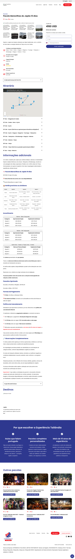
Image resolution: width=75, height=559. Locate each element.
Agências (45, 4)
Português (65, 1)
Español (70, 1)
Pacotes (55, 4)
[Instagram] (66, 536)
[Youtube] (69, 536)
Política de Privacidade (59, 544)
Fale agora (67, 5)
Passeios (50, 4)
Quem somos (39, 4)
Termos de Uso (69, 544)
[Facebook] (71, 536)
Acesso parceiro (66, 533)
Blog (60, 4)
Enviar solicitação (59, 46)
